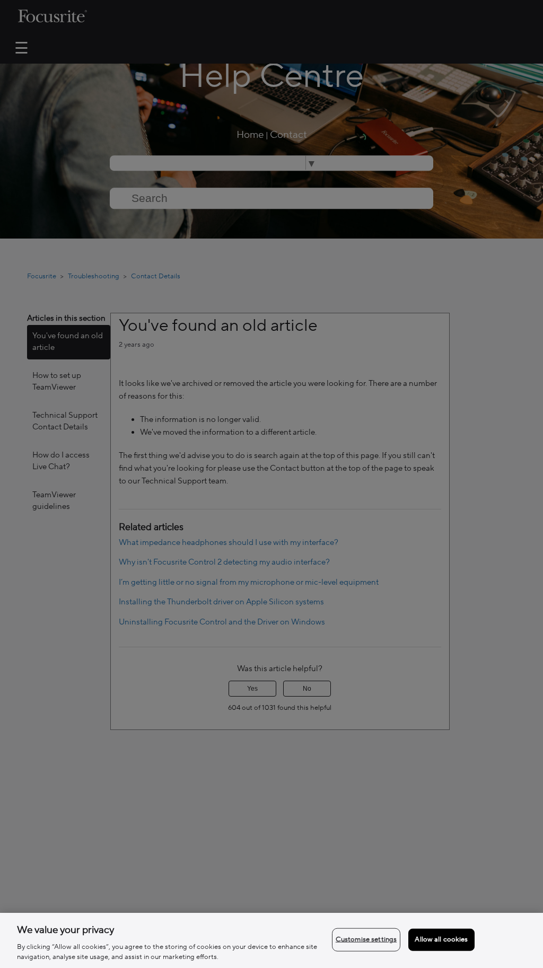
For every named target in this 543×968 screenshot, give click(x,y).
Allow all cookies (441, 939)
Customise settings (366, 939)
